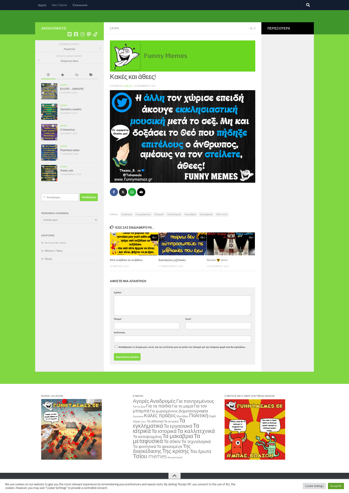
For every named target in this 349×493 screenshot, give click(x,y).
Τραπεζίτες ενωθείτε (71, 109)
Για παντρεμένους (195, 401)
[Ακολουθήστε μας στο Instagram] (82, 34)
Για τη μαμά (182, 406)
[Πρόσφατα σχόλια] (76, 75)
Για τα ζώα (139, 406)
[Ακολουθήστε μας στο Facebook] (76, 34)
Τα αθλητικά (155, 421)
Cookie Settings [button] (314, 486)
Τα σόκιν (172, 441)
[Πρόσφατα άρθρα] (48, 75)
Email (188, 319)
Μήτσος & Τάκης (54, 251)
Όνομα (118, 319)
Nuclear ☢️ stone (217, 260)
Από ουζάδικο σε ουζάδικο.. (127, 260)
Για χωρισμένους (143, 214)
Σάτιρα (114, 28)
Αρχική (42, 5)
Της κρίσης (175, 451)
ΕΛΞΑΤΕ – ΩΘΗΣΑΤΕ (72, 89)
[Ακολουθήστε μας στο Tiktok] (95, 34)
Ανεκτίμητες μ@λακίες (172, 260)
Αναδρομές (127, 214)
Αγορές (141, 401)
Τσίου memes (221, 214)
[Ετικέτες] (91, 75)
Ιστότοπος (119, 332)
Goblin (127, 86)
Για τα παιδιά (158, 405)
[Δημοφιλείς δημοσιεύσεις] (62, 75)
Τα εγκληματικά (159, 423)
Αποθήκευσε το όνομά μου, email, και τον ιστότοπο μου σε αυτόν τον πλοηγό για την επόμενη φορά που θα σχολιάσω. (182, 347)
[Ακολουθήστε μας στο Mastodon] (88, 34)
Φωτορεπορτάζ (174, 457)
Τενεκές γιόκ (66, 170)
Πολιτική (198, 415)
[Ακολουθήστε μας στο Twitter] (69, 34)
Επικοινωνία (80, 5)
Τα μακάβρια (190, 214)
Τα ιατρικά (159, 214)
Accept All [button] (336, 486)
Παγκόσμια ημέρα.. (70, 150)
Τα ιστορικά (164, 431)
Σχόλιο (118, 292)
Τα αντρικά (171, 421)
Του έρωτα (200, 451)
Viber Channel (59, 5)
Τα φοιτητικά (144, 446)
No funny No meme (55, 243)
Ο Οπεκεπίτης (67, 130)
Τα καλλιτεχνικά (174, 214)
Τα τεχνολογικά (196, 441)
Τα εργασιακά (178, 426)
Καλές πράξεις (160, 415)
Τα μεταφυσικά (206, 214)
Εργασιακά (138, 416)
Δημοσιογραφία (193, 411)
